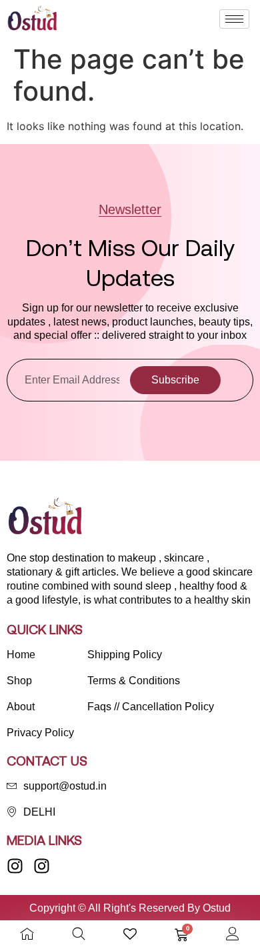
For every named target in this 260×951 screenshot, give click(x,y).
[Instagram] (15, 866)
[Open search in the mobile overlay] (78, 933)
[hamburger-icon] (234, 19)
